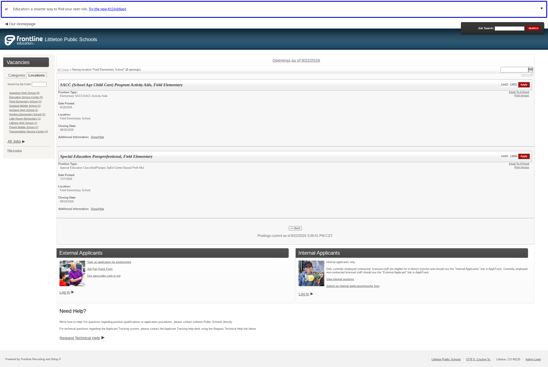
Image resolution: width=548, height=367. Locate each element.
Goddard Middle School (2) (25, 105)
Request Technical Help (80, 338)
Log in (65, 292)
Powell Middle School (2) (23, 127)
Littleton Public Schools (446, 359)
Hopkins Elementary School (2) (27, 114)
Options (526, 75)
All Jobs (14, 141)
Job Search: (486, 28)
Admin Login (533, 359)
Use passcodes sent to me (104, 275)
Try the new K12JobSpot (107, 9)
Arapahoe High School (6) (24, 93)
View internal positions (340, 279)
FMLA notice (14, 150)
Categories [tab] (16, 75)
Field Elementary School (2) (25, 101)
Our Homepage (22, 24)
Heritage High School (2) (23, 110)
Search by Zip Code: (19, 84)
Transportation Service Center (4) (28, 131)
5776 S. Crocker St (478, 359)
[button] (542, 9)
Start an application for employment (109, 262)
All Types (63, 69)
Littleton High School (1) (23, 123)
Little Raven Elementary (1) (25, 118)
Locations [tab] (36, 75)
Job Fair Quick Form (100, 269)
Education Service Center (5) (26, 97)
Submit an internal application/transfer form (353, 286)
